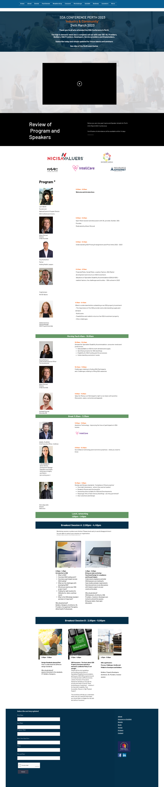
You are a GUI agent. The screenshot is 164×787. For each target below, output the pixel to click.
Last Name (20, 723)
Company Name (21, 730)
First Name (20, 715)
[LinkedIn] (124, 755)
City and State (21, 754)
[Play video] (79, 83)
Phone (19, 745)
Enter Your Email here (23, 738)
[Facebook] (120, 755)
